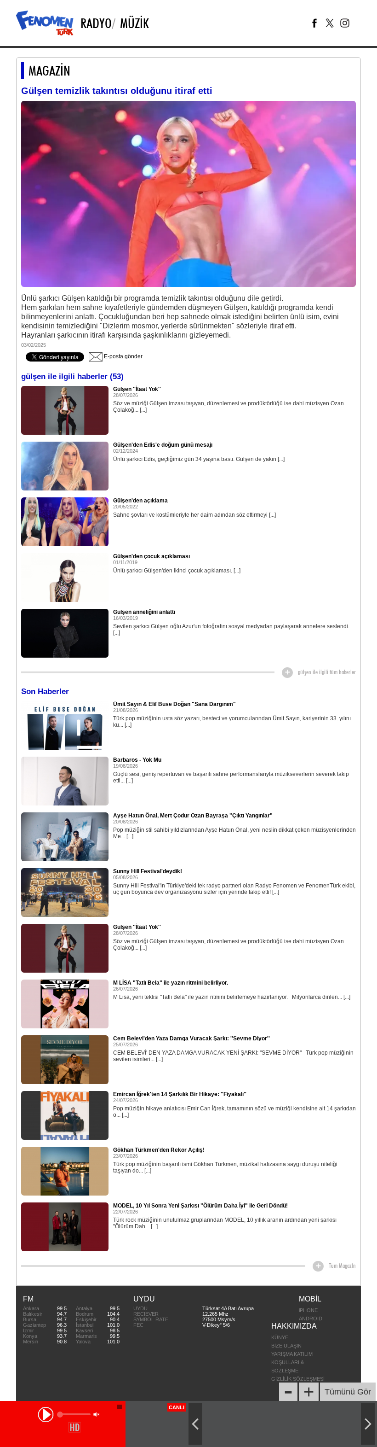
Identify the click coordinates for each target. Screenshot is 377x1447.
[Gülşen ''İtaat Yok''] (65, 410)
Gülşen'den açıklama (140, 500)
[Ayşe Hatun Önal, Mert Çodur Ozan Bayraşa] (65, 836)
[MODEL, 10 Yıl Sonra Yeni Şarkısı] (65, 1226)
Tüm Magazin (342, 1265)
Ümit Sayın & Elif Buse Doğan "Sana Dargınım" (174, 704)
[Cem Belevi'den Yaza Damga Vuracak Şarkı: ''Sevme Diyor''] (65, 1059)
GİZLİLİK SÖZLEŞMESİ (298, 1379)
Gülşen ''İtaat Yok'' (137, 389)
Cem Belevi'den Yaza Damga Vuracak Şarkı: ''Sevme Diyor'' (191, 1038)
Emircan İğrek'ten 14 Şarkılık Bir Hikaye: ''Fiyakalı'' (179, 1094)
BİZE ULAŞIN (286, 1345)
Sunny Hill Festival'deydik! (147, 871)
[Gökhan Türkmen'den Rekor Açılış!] (65, 1170)
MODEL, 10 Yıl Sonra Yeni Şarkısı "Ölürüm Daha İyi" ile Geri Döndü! (200, 1205)
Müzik (134, 23)
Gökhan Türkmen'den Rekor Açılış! (159, 1150)
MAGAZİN (49, 70)
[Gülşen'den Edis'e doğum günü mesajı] (65, 465)
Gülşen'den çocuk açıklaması (151, 556)
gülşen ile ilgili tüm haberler (327, 672)
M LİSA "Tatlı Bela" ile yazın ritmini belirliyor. (170, 983)
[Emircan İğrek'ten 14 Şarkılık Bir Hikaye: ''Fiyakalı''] (65, 1115)
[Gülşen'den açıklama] (65, 521)
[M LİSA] (65, 1003)
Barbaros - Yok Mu (137, 760)
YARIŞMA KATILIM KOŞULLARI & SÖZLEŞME (292, 1362)
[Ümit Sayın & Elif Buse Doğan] (65, 725)
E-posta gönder (123, 356)
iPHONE (308, 1310)
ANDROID (310, 1318)
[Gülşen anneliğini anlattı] (65, 633)
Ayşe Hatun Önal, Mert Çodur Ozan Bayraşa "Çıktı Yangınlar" (193, 815)
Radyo (96, 23)
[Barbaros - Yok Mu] (65, 780)
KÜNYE (279, 1337)
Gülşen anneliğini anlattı (144, 612)
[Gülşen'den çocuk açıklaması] (65, 577)
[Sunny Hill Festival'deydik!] (65, 892)
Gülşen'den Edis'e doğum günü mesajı (162, 445)
